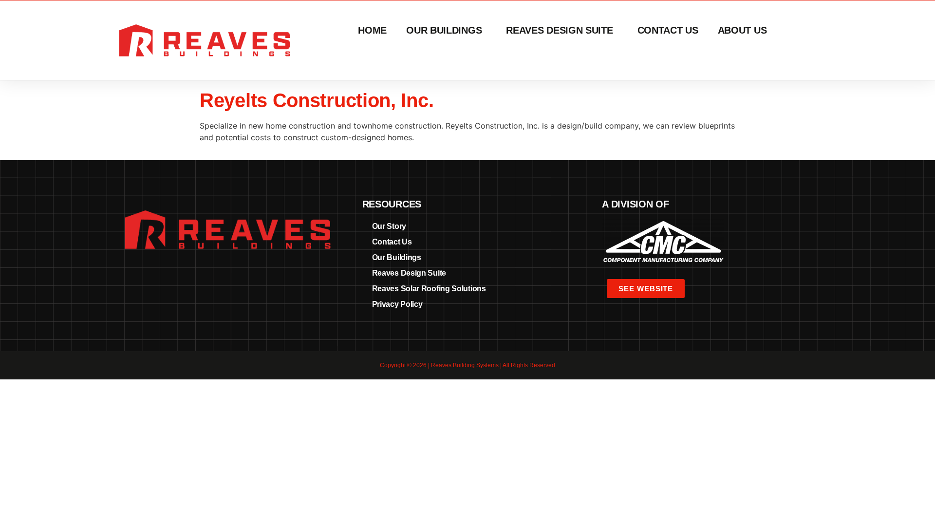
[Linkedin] (227, 277)
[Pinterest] (209, 277)
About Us (742, 30)
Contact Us (667, 30)
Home (372, 30)
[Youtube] (263, 277)
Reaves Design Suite (559, 30)
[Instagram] (245, 277)
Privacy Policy (397, 304)
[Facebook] (191, 277)
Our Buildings (444, 30)
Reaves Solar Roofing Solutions (429, 288)
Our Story (389, 226)
